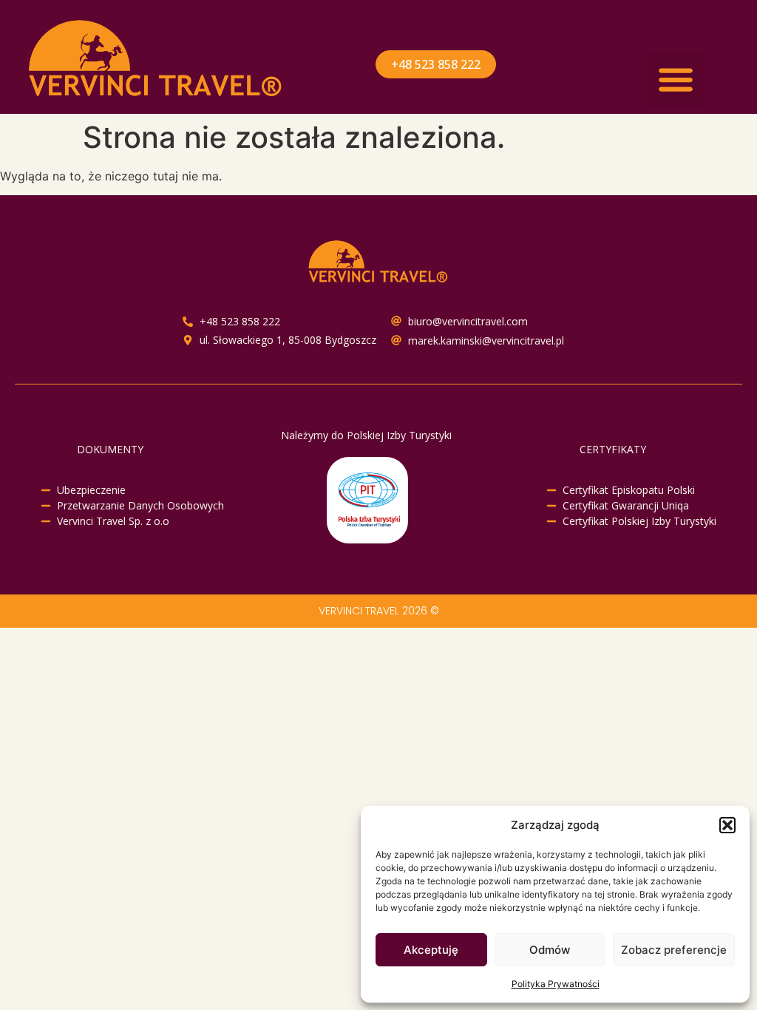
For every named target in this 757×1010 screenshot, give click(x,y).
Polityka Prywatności (556, 983)
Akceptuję (431, 950)
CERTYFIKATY (613, 449)
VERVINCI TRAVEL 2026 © (379, 610)
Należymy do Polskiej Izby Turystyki (366, 435)
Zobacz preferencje (674, 950)
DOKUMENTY (110, 449)
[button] (727, 825)
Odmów (549, 950)
